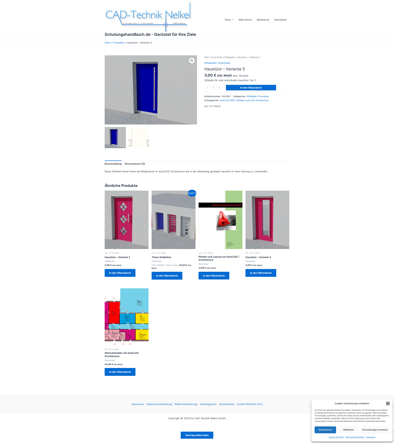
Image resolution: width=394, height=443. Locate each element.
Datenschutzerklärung (355, 437)
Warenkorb (263, 19)
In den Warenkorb (251, 87)
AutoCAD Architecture (256, 100)
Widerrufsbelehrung (186, 404)
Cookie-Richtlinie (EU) (250, 404)
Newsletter (280, 19)
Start (206, 57)
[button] (387, 403)
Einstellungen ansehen (375, 429)
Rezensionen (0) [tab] (135, 163)
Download (216, 57)
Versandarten (226, 404)
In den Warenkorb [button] (120, 272)
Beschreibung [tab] (113, 163)
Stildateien (229, 57)
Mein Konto (245, 19)
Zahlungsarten (208, 404)
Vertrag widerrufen (197, 435)
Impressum (370, 437)
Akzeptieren (325, 429)
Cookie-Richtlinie (336, 437)
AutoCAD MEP (227, 100)
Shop (228, 19)
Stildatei (240, 100)
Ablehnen (348, 429)
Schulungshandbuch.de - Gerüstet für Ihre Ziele (150, 34)
